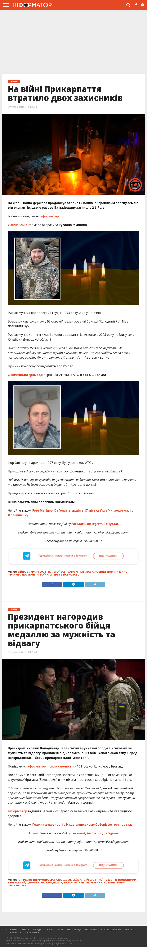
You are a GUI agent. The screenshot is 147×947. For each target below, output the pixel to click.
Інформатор (49, 216)
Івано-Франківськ (80, 571)
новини (100, 571)
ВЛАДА (37, 929)
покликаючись (59, 766)
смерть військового (65, 574)
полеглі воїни (38, 574)
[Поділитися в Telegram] (73, 583)
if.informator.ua (24, 943)
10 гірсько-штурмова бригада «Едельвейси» (50, 879)
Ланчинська (18, 225)
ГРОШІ (49, 929)
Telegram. (111, 524)
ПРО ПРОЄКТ (32, 932)
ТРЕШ (59, 929)
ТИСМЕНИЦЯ (74, 929)
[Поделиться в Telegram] (73, 894)
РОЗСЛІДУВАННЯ (111, 929)
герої (56, 571)
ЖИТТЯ (25, 929)
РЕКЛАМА (15, 932)
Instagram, (94, 524)
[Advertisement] (73, 41)
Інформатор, (36, 766)
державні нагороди (41, 882)
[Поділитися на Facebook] (52, 583)
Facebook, (78, 524)
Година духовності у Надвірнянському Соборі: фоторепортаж (82, 824)
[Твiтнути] (95, 583)
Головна (11, 929)
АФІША (129, 929)
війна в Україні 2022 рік (34, 571)
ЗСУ (63, 571)
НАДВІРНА (91, 929)
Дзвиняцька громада (25, 375)
